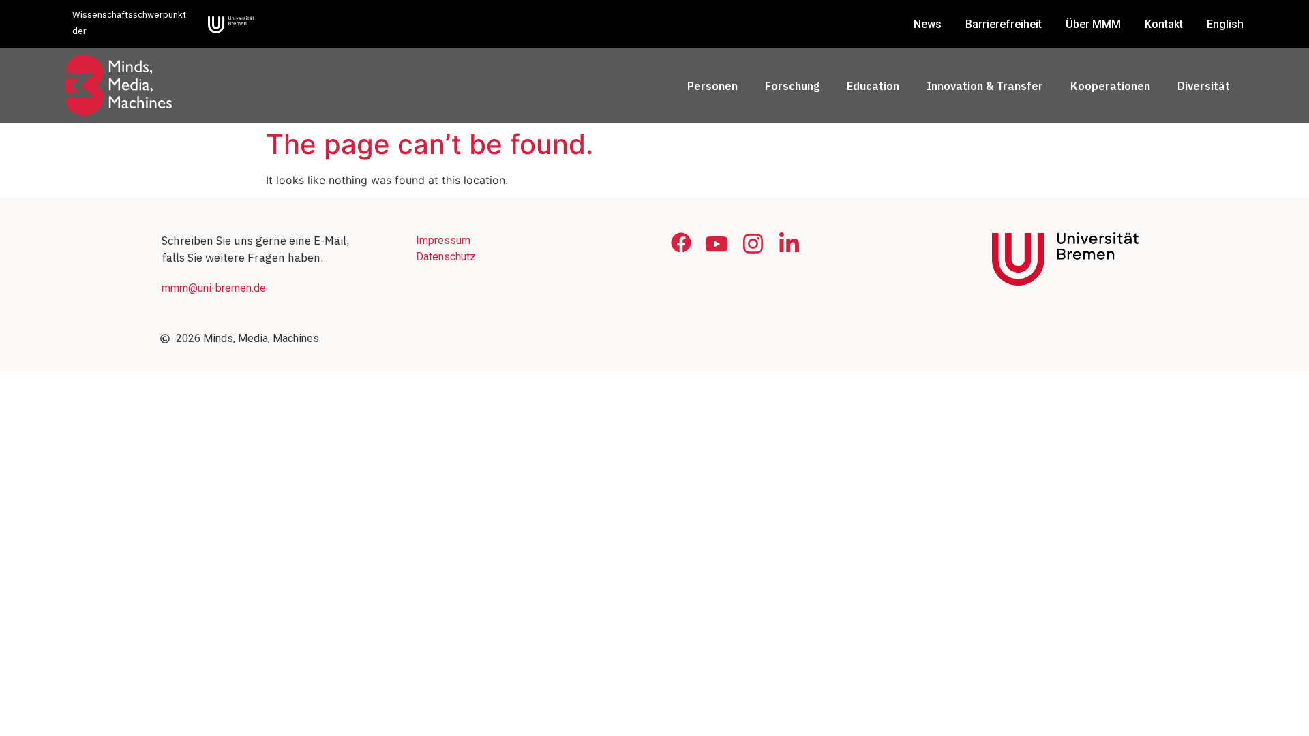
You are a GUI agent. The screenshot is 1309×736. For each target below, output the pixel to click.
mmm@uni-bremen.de (214, 287)
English (1225, 24)
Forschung (792, 86)
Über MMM (1093, 24)
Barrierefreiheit (1003, 24)
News (928, 24)
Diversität (1203, 86)
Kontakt (1164, 24)
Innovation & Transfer (985, 86)
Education (873, 86)
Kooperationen (1110, 86)
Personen (712, 86)
